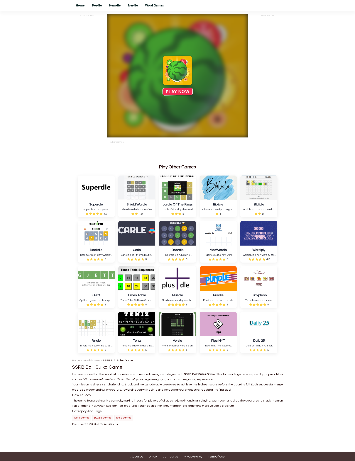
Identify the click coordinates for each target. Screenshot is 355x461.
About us (137, 456)
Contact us (170, 456)
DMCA (153, 456)
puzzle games (102, 417)
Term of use (216, 456)
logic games (123, 417)
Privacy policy (193, 456)
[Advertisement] (87, 72)
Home (76, 360)
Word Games (91, 360)
